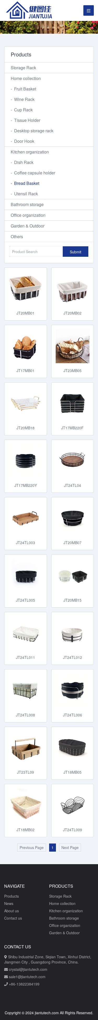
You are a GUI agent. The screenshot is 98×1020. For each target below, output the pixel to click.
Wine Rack (22, 99)
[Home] (30, 10)
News (8, 903)
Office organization (28, 215)
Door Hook (22, 141)
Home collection (26, 78)
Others (17, 236)
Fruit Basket (23, 89)
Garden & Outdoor (27, 226)
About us (11, 910)
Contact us (13, 918)
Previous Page (32, 847)
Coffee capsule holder (33, 173)
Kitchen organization (30, 152)
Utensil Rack (24, 194)
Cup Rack (22, 110)
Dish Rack (22, 162)
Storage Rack (23, 68)
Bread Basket (25, 183)
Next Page (70, 847)
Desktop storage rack (32, 131)
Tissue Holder (25, 120)
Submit (75, 251)
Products (11, 896)
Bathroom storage (27, 204)
